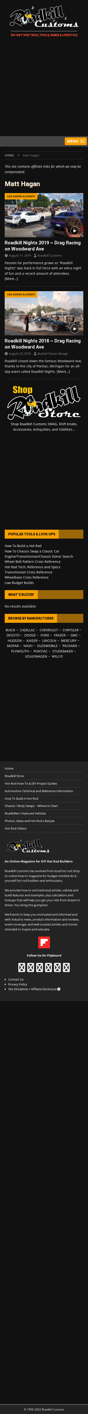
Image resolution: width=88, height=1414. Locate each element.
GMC (74, 635)
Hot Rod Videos (16, 828)
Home (9, 768)
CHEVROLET (49, 630)
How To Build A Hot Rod (21, 798)
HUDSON (15, 640)
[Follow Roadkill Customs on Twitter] (57, 970)
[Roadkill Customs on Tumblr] (48, 970)
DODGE (30, 635)
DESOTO (13, 635)
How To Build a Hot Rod (23, 546)
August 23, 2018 (20, 353)
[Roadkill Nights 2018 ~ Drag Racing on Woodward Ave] (44, 313)
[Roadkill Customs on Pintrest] (39, 970)
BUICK (10, 630)
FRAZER (60, 635)
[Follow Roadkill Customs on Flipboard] (44, 946)
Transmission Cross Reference (28, 572)
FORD (45, 635)
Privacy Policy (17, 984)
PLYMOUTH (20, 651)
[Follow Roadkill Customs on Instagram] (30, 970)
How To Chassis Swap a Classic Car (32, 551)
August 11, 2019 (20, 255)
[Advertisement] (44, 87)
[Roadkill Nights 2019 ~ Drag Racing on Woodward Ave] (44, 215)
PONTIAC (41, 651)
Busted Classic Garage (53, 353)
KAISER (32, 640)
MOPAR (13, 645)
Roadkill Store (14, 776)
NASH (27, 645)
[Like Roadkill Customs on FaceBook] (21, 970)
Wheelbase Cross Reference (27, 577)
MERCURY (69, 640)
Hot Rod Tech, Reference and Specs (32, 567)
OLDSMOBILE (47, 645)
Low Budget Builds (19, 582)
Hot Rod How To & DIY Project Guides (31, 783)
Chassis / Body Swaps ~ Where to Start (31, 806)
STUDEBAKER (62, 651)
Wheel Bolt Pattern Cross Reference (33, 561)
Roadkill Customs (50, 255)
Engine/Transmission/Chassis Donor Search (39, 556)
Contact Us (15, 979)
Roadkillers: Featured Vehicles (25, 813)
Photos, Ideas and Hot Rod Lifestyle (29, 821)
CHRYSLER (71, 630)
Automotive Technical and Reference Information (39, 791)
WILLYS (57, 656)
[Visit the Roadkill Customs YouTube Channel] (66, 970)
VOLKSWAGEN (36, 656)
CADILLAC (27, 630)
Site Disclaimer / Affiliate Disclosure (32, 989)
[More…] (11, 278)
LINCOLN (49, 640)
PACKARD (69, 645)
